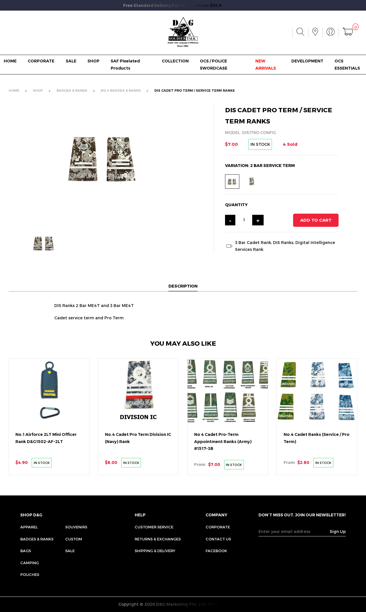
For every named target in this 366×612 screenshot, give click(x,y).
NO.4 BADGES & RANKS (121, 90)
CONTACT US (218, 539)
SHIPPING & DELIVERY (155, 550)
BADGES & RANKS (72, 90)
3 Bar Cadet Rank (253, 242)
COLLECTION (175, 61)
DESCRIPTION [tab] (183, 286)
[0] (348, 32)
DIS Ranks (283, 242)
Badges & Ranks (36, 539)
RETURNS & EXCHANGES (158, 539)
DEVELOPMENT (307, 61)
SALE (71, 61)
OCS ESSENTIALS (347, 64)
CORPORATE (41, 61)
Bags (25, 550)
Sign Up (338, 531)
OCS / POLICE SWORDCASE (213, 64)
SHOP (93, 61)
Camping (29, 562)
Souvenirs (76, 527)
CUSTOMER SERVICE (154, 527)
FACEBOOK (216, 550)
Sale (70, 550)
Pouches (29, 574)
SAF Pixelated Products (125, 64)
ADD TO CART (316, 220)
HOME (10, 61)
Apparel (29, 527)
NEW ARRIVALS (265, 64)
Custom (73, 539)
